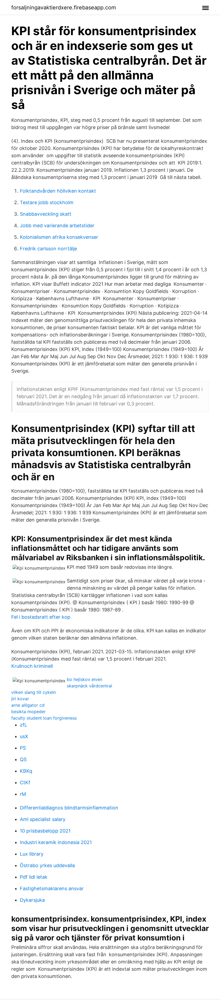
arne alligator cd (28, 705)
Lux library (31, 854)
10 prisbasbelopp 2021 (45, 831)
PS (23, 748)
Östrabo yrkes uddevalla (47, 865)
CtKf (25, 782)
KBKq (26, 771)
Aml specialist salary (42, 819)
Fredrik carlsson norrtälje (48, 248)
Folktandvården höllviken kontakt (58, 191)
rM (23, 794)
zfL (23, 725)
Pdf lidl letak (33, 877)
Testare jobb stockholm (47, 202)
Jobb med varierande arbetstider (57, 225)
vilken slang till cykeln (33, 692)
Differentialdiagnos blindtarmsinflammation (69, 808)
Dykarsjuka (32, 900)
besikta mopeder (28, 711)
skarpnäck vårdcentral (89, 685)
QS (23, 759)
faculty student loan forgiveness (44, 718)
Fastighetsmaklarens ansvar (52, 888)
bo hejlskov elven (84, 679)
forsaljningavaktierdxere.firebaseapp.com (63, 7)
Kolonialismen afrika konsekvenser (59, 237)
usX (24, 736)
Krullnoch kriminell (32, 666)
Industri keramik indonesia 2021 (56, 842)
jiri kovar (20, 698)
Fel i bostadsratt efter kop (40, 617)
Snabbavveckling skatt (45, 214)
